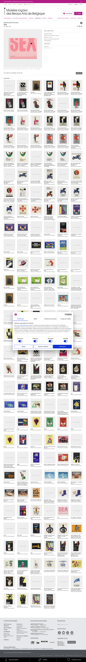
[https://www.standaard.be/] (52, 642)
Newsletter (72, 642)
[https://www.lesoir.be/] (44, 641)
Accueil (5, 4)
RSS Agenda (60, 641)
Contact (9, 4)
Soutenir (19, 638)
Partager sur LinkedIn (79, 26)
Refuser (24, 346)
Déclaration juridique (69, 655)
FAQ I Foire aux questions (7, 625)
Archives (18, 629)
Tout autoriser (62, 346)
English (80, 4)
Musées (44, 18)
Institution (50, 18)
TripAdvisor (72, 634)
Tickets (79, 13)
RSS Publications (61, 645)
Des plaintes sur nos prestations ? (47, 655)
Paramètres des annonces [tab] (50, 318)
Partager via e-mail (81, 26)
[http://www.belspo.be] (33, 643)
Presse (14, 4)
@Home (80, 18)
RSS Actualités (60, 644)
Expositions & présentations (20, 18)
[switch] (35, 341)
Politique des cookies (78, 655)
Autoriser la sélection (43, 346)
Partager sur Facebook (77, 26)
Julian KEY (48, 47)
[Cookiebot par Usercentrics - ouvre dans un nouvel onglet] (66, 315)
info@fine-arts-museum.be (47, 648)
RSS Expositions (60, 642)
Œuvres (81, 23)
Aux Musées (7, 631)
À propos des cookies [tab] (66, 318)
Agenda (31, 18)
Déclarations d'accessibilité (59, 655)
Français (76, 4)
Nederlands (70, 4)
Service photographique (22, 628)
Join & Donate (69, 13)
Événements (20, 4)
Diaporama (79, 73)
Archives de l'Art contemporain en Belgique (22, 631)
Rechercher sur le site (25, 4)
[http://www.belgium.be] (38, 643)
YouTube (63, 634)
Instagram (67, 634)
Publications (19, 627)
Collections (38, 18)
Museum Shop (7, 634)
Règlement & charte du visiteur (9, 636)
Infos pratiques (7, 18)
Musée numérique (20, 633)
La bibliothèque (20, 626)
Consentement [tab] (20, 318)
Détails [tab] (35, 318)
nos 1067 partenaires (23, 325)
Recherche (73, 18)
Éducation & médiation (63, 18)
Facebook (59, 634)
